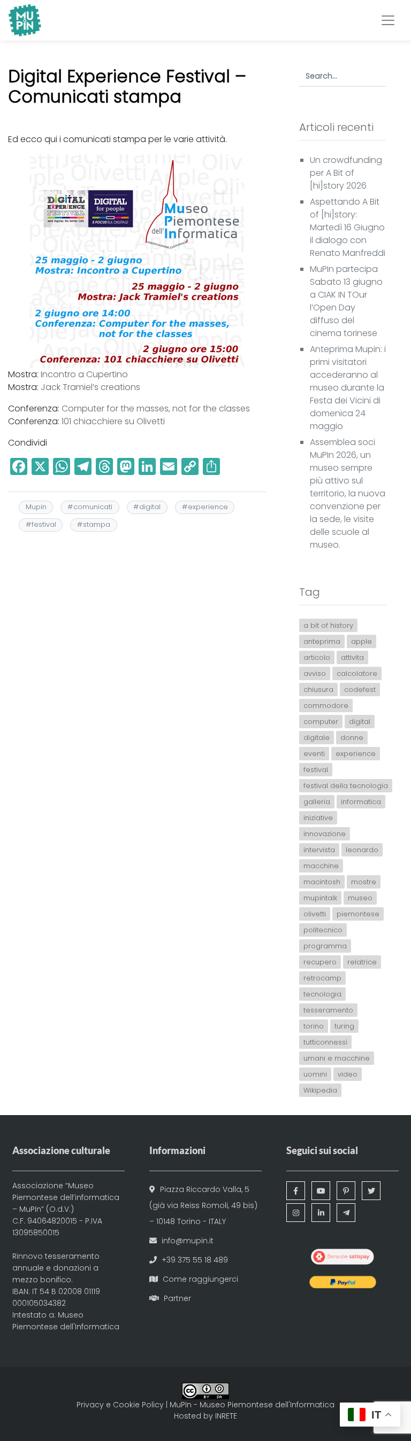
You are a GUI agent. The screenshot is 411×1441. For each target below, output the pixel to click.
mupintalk (320, 898)
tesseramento (328, 1010)
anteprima (321, 641)
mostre (363, 882)
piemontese (358, 914)
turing (344, 1026)
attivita (352, 657)
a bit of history (328, 625)
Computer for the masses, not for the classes (156, 408)
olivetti (314, 914)
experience (208, 507)
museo (360, 898)
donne (351, 738)
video (347, 1074)
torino (313, 1026)
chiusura (318, 689)
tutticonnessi (325, 1042)
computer (320, 721)
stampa (96, 524)
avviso (314, 673)
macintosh (321, 882)
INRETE (226, 1416)
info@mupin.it (188, 1240)
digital (150, 507)
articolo (316, 657)
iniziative (318, 818)
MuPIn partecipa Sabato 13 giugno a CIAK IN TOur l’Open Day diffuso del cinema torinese (346, 301)
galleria (316, 802)
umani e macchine (336, 1058)
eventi (314, 754)
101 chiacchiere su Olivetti (113, 421)
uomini (315, 1074)
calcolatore (357, 673)
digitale (316, 738)
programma (325, 946)
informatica (361, 802)
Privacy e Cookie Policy (120, 1404)
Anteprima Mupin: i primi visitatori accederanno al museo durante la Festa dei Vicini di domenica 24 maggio (348, 387)
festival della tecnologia (345, 786)
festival (44, 524)
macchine (321, 866)
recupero (320, 962)
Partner (177, 1298)
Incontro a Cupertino (84, 374)
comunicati (92, 507)
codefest (360, 689)
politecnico (322, 930)
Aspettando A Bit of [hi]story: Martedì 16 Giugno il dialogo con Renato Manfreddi (347, 227)
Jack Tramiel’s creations (90, 387)
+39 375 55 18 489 (195, 1260)
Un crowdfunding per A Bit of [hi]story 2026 (346, 173)
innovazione (324, 834)
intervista (319, 850)
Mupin (36, 507)
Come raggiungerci (200, 1279)
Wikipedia (320, 1090)
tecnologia (322, 994)
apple (361, 641)
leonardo (362, 850)
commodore (325, 705)
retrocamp (322, 978)
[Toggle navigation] (388, 20)
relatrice (362, 962)
